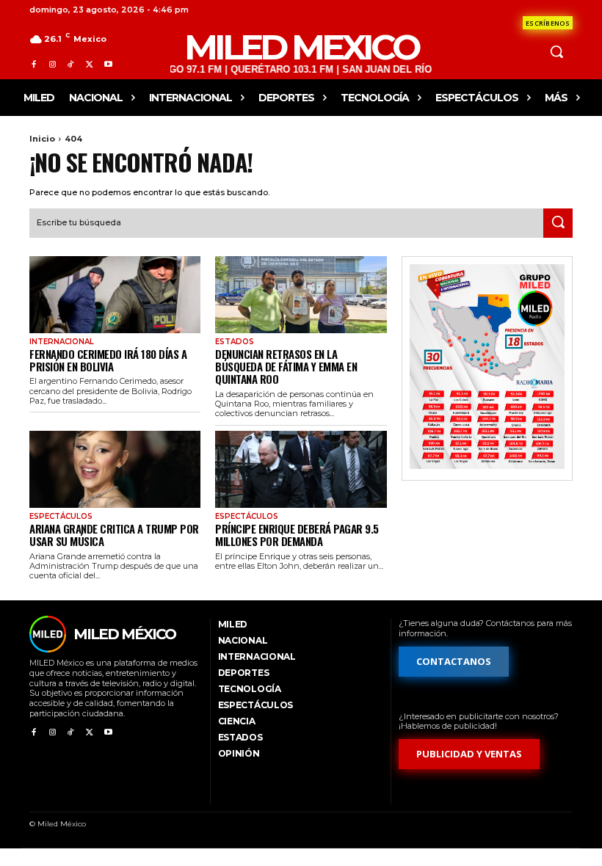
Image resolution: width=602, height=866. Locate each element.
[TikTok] (70, 64)
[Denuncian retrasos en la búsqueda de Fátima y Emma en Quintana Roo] (300, 294)
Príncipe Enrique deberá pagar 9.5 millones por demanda (297, 534)
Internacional (61, 342)
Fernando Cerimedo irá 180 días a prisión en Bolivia (107, 360)
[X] (89, 64)
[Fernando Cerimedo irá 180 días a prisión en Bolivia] (114, 294)
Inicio (42, 139)
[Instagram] (51, 64)
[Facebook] (33, 64)
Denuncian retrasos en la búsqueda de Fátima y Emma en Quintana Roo (286, 366)
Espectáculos (61, 516)
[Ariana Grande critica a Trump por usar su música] (114, 469)
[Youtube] (108, 64)
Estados (234, 342)
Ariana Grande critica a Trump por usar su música (114, 534)
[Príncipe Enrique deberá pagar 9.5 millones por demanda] (300, 469)
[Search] (558, 223)
